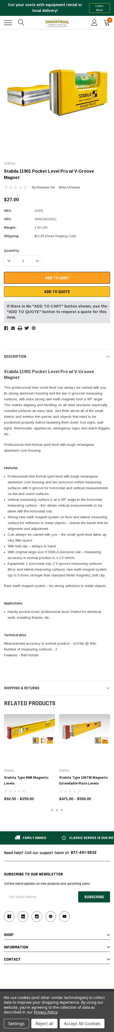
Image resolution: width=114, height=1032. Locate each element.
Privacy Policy (45, 1012)
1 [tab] (52, 810)
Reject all (44, 1023)
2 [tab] (57, 810)
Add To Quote (57, 292)
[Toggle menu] (8, 23)
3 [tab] (62, 810)
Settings (16, 1023)
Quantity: (12, 251)
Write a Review (69, 187)
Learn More (99, 8)
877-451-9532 (84, 852)
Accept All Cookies (82, 1023)
